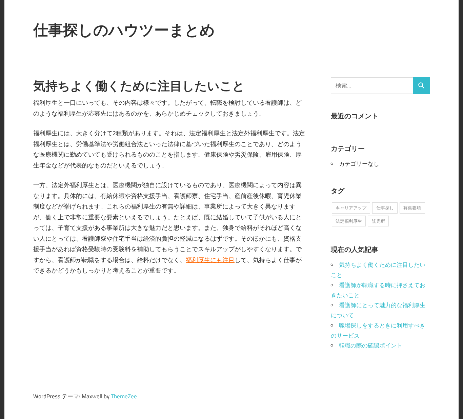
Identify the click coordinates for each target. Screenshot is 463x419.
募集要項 (412, 207)
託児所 (378, 221)
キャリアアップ (351, 207)
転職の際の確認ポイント (370, 345)
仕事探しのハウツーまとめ (124, 30)
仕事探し (385, 207)
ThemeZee (124, 396)
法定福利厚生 (349, 221)
